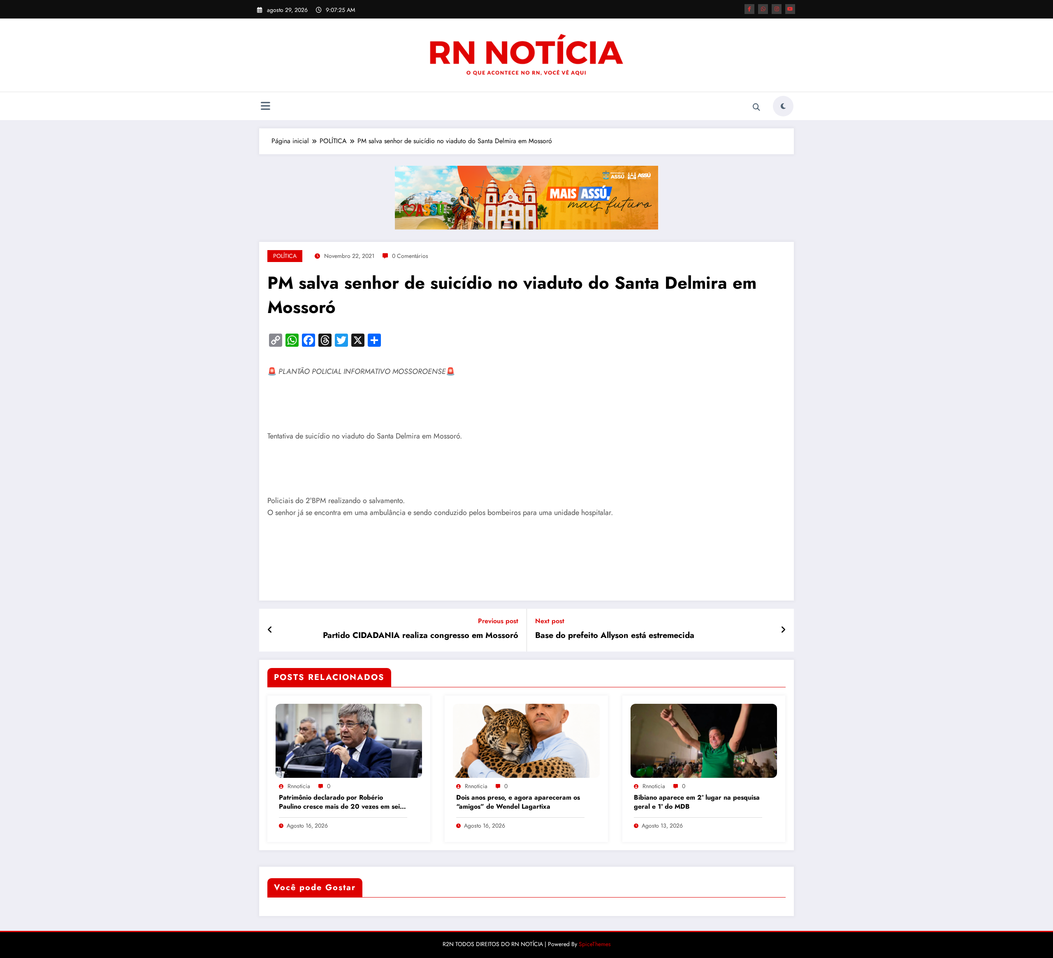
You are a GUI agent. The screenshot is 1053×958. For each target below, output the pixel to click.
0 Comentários (410, 256)
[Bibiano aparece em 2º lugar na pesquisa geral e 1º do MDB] (704, 740)
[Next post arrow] (783, 630)
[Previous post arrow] (270, 630)
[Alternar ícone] (265, 107)
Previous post (498, 621)
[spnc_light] (783, 106)
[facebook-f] (749, 9)
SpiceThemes (595, 944)
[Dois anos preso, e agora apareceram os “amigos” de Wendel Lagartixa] (526, 740)
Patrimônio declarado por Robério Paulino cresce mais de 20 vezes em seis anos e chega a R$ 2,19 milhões (341, 802)
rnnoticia (299, 786)
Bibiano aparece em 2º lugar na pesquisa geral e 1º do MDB (697, 802)
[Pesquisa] (756, 107)
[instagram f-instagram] (777, 9)
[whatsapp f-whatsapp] (763, 9)
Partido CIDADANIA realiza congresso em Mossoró (420, 635)
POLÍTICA (285, 256)
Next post (549, 621)
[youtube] (790, 9)
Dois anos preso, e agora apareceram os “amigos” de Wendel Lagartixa (518, 802)
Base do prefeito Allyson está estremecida (614, 635)
